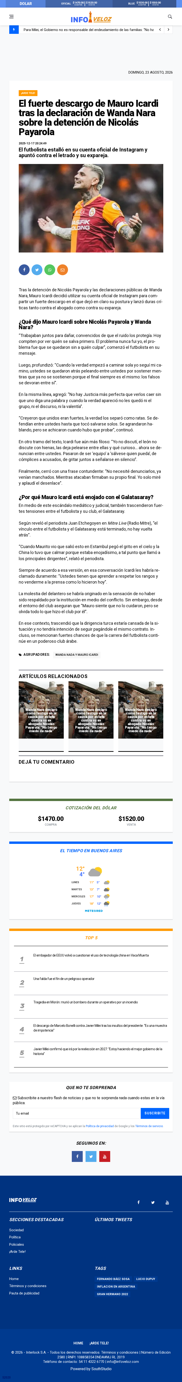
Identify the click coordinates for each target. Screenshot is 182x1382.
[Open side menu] (11, 16)
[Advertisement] (91, 51)
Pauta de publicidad (24, 1293)
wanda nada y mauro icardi (76, 654)
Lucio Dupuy (145, 1279)
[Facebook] (77, 1156)
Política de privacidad (100, 1126)
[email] (62, 269)
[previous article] (168, 29)
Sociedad (16, 1230)
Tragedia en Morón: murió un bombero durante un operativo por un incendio (85, 1002)
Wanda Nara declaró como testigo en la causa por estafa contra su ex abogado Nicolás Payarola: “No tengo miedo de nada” (41, 720)
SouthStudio (101, 1369)
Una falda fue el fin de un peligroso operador (64, 979)
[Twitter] (91, 1156)
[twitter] (37, 269)
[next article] (160, 29)
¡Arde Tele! (28, 93)
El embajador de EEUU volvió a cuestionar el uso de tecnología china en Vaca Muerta (91, 955)
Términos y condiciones (27, 1286)
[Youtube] (104, 1156)
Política (15, 1237)
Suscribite (155, 1113)
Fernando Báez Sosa (113, 1279)
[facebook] (24, 269)
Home (14, 1279)
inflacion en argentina (116, 1286)
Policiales (16, 1244)
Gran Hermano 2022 (112, 1294)
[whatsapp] (49, 269)
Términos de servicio (149, 1126)
